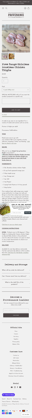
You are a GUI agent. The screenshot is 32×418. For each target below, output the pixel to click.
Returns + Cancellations (16, 368)
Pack (3, 86)
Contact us (16, 355)
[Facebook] (17, 387)
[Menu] (3, 8)
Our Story (16, 336)
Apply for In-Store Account (16, 373)
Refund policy (15, 401)
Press (16, 331)
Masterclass (16, 360)
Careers (16, 334)
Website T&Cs (16, 344)
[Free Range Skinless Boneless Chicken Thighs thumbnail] (11, 56)
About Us (9, 399)
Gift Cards (16, 358)
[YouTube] (20, 387)
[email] (12, 387)
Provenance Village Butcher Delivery (15, 404)
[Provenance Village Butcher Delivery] (16, 15)
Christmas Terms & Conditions (16, 376)
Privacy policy (16, 341)
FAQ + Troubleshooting (16, 370)
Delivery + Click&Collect (16, 365)
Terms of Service (6, 401)
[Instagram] (15, 387)
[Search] (6, 8)
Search (3, 399)
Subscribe (16, 315)
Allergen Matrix (16, 363)
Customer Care (17, 399)
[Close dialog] (30, 204)
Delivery (24, 399)
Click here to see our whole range (12, 224)
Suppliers (16, 339)
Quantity (4, 77)
